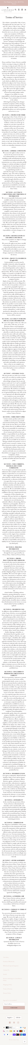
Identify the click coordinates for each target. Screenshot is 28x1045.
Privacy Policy (7, 993)
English (9, 1017)
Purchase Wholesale (8, 961)
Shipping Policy (7, 985)
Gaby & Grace (16, 1040)
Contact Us (6, 970)
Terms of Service (7, 989)
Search (5, 974)
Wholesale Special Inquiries (11, 966)
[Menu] (25, 9)
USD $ (18, 1017)
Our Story (6, 957)
